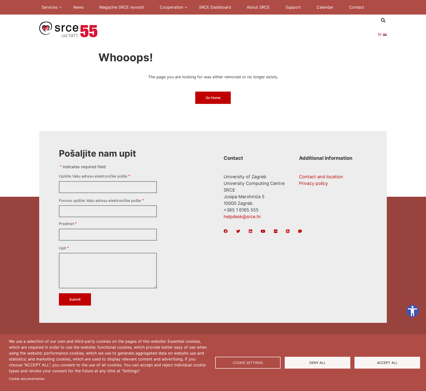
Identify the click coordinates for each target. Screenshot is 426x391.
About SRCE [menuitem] (258, 7)
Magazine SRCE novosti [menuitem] (121, 7)
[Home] (68, 29)
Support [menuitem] (293, 7)
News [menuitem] (78, 7)
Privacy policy (313, 183)
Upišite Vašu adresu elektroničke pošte (93, 176)
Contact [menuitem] (356, 7)
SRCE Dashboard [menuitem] (215, 7)
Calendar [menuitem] (325, 7)
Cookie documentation (27, 379)
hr (380, 34)
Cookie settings (248, 363)
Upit (62, 248)
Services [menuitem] (47, 8)
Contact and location (321, 176)
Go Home (213, 98)
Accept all (387, 363)
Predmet (66, 223)
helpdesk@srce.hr (242, 216)
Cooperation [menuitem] (169, 8)
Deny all (317, 363)
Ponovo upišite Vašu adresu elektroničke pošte (100, 200)
